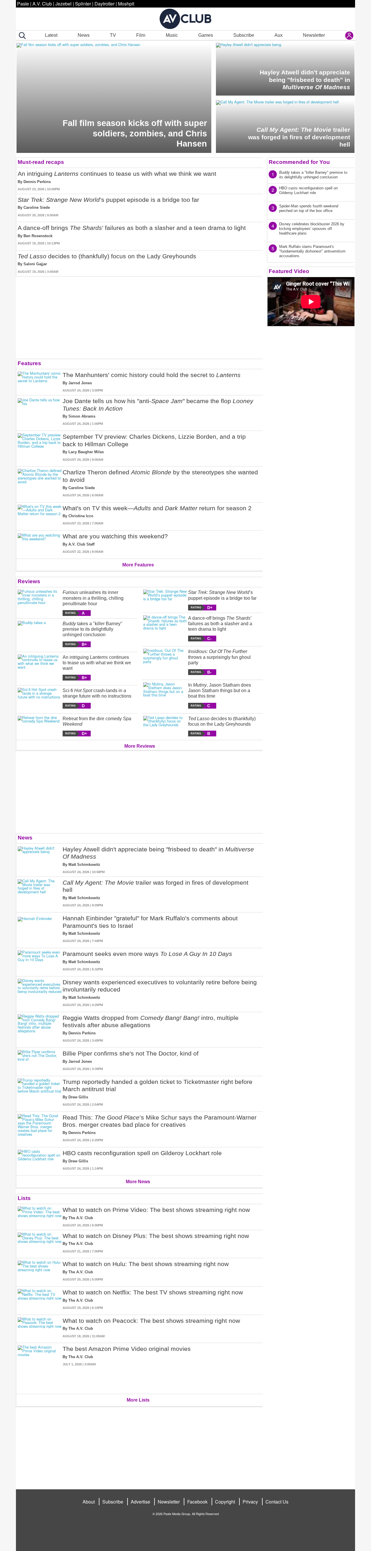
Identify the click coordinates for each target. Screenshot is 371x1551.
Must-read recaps (41, 162)
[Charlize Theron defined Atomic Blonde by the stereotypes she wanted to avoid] (39, 483)
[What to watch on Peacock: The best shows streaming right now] (39, 1327)
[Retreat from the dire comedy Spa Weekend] (39, 726)
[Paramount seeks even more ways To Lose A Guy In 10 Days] (39, 961)
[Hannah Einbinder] (39, 929)
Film (140, 35)
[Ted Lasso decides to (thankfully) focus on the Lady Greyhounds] (165, 726)
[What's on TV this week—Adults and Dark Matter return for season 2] (39, 515)
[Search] (21, 35)
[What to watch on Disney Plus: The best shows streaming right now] (39, 1243)
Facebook (197, 1501)
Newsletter (314, 35)
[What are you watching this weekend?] (39, 543)
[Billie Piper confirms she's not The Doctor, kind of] (39, 1060)
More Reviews (139, 746)
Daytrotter (104, 3)
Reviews (29, 581)
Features (29, 363)
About (89, 1501)
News (84, 35)
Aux (278, 35)
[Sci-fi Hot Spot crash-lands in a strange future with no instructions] (39, 698)
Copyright (225, 1501)
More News (138, 1181)
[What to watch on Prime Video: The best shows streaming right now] (39, 1217)
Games (205, 35)
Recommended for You (299, 162)
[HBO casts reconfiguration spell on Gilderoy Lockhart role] (39, 1160)
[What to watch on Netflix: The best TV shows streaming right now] (39, 1299)
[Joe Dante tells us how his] (39, 412)
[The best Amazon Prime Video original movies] (39, 1367)
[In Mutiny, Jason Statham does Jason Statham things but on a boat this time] (165, 695)
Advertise (140, 1501)
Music (172, 35)
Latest (51, 35)
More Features (138, 564)
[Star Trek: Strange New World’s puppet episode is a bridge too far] (165, 600)
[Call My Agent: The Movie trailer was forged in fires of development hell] (39, 893)
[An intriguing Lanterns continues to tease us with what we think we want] (39, 667)
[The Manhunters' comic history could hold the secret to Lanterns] (39, 382)
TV (113, 35)
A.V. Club (42, 3)
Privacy (250, 1501)
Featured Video (289, 271)
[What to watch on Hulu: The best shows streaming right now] (39, 1271)
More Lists (138, 1400)
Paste (23, 3)
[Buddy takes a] (39, 634)
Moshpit (126, 3)
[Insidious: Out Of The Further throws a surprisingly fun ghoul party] (165, 662)
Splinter (83, 3)
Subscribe (243, 35)
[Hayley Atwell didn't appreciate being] (39, 860)
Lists (24, 1198)
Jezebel (63, 3)
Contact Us (276, 1501)
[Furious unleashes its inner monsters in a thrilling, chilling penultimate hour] (39, 603)
